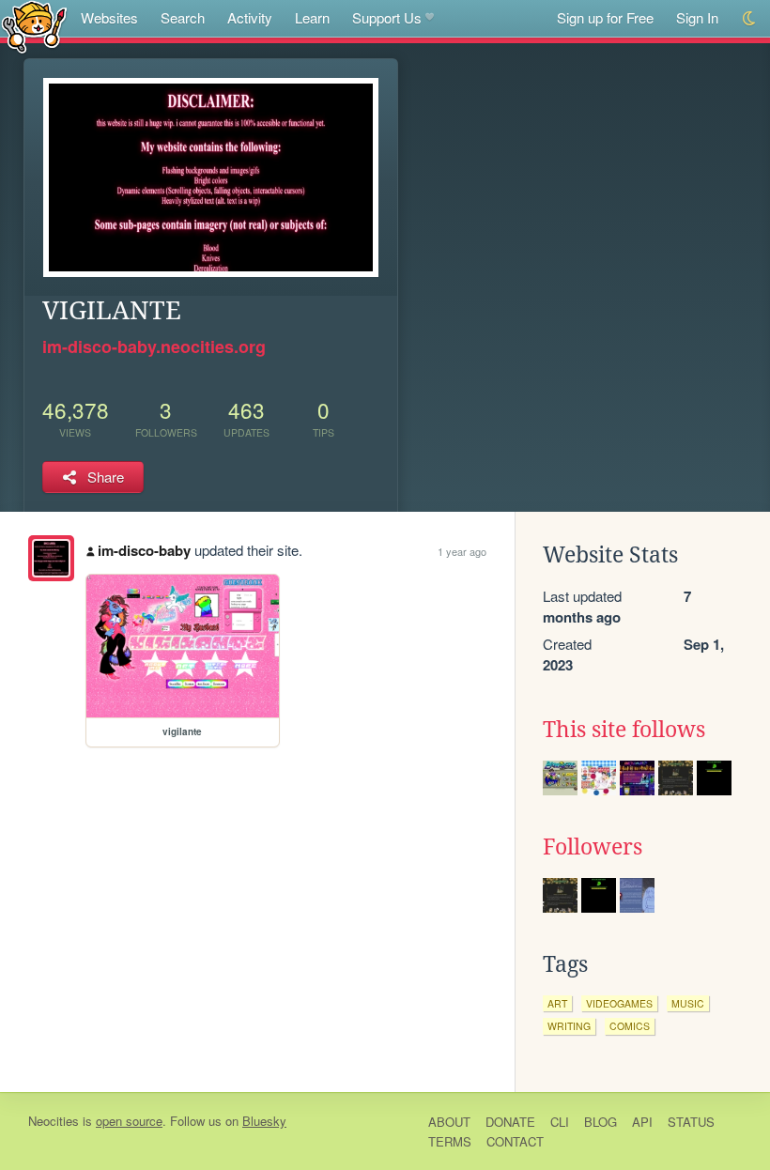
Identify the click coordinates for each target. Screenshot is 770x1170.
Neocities (53, 1121)
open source (129, 1121)
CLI (559, 1122)
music (687, 1003)
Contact (515, 1141)
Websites (109, 17)
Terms (449, 1141)
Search (183, 17)
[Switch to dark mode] (750, 18)
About (449, 1122)
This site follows (624, 729)
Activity (249, 17)
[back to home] (34, 26)
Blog (600, 1122)
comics (629, 1026)
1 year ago (462, 551)
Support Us (387, 17)
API (642, 1122)
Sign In (697, 17)
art (557, 1003)
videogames (619, 1003)
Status (691, 1122)
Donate (510, 1122)
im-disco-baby (144, 550)
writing (569, 1026)
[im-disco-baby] (51, 558)
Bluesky (264, 1121)
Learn (312, 17)
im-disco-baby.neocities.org (154, 346)
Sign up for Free (605, 17)
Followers (592, 847)
